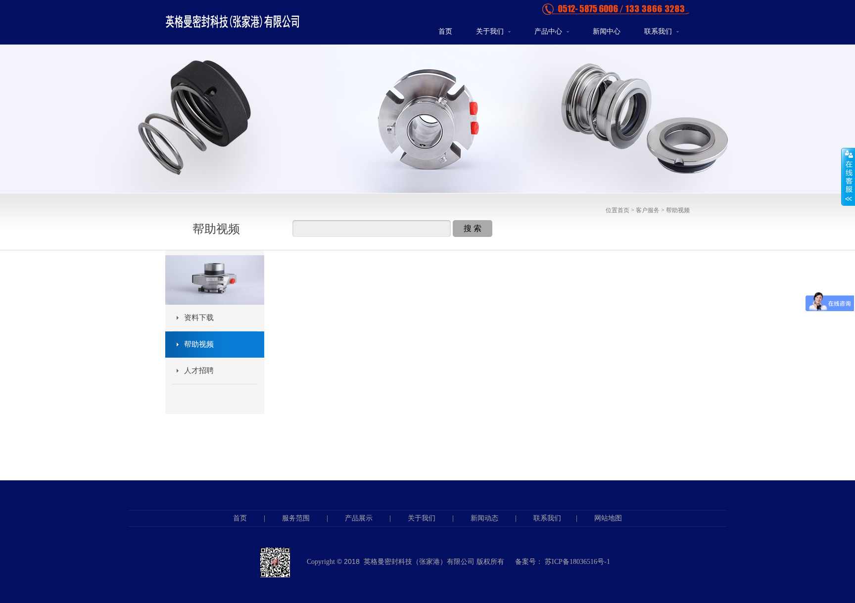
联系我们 (659, 31)
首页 (445, 31)
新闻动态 (484, 518)
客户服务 (648, 210)
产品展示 (359, 518)
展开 (848, 176)
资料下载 (199, 318)
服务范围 (296, 518)
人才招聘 (199, 370)
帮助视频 (678, 210)
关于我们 (491, 31)
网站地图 (608, 518)
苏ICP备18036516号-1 (577, 561)
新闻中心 (606, 31)
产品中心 (549, 31)
